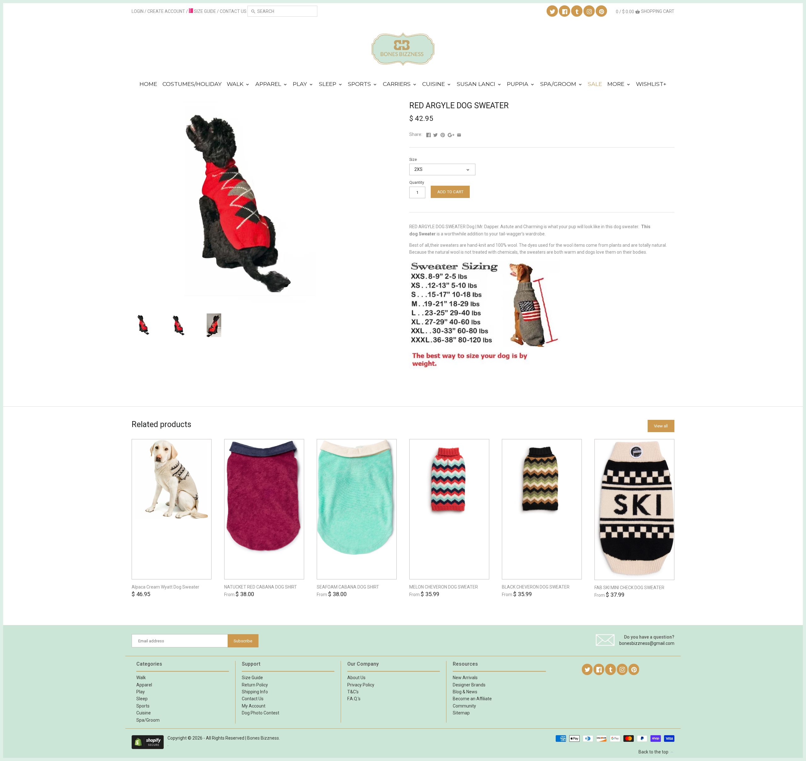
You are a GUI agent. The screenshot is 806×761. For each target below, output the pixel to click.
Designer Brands (469, 684)
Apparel (269, 84)
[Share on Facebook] (428, 134)
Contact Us (253, 698)
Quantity (416, 182)
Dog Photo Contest (260, 712)
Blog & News (465, 691)
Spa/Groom (559, 84)
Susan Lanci (477, 84)
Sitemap (461, 712)
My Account (253, 705)
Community (464, 705)
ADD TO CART (450, 191)
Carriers (397, 84)
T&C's (353, 691)
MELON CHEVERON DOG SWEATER (443, 586)
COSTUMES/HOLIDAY (192, 84)
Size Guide (252, 677)
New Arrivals (465, 677)
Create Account (166, 11)
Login (138, 11)
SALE (595, 84)
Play (301, 84)
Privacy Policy (360, 684)
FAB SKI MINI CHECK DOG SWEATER (629, 587)
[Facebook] (565, 11)
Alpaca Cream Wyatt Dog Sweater (165, 586)
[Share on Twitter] (435, 134)
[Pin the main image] (442, 134)
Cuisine (434, 84)
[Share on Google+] (451, 134)
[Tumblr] (577, 11)
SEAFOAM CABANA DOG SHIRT (348, 586)
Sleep (328, 84)
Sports (360, 84)
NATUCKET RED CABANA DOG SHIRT (260, 586)
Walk (236, 84)
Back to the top (654, 751)
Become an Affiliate (472, 698)
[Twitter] (552, 11)
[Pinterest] (601, 11)
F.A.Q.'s (353, 698)
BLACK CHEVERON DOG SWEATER (536, 586)
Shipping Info (255, 691)
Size (413, 159)
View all (661, 426)
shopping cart (645, 11)
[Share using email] (459, 134)
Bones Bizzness (263, 738)
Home (148, 84)
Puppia (518, 84)
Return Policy (255, 684)
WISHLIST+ (651, 84)
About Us (356, 677)
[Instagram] (589, 11)
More (616, 84)
